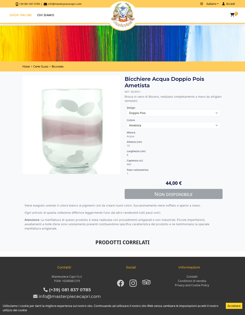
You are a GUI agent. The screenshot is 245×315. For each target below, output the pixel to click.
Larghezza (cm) (136, 151)
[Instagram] (133, 282)
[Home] (123, 14)
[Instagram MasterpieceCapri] (201, 4)
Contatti (192, 277)
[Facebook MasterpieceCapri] (196, 4)
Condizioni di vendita (192, 281)
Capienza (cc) (135, 160)
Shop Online (21, 15)
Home (26, 66)
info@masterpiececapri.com (65, 4)
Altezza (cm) (134, 141)
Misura (131, 132)
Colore (131, 120)
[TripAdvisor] (146, 282)
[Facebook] (120, 282)
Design (131, 107)
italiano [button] (211, 4)
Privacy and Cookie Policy (192, 285)
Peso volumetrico (138, 170)
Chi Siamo (45, 15)
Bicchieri (57, 66)
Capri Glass (40, 66)
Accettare (234, 306)
